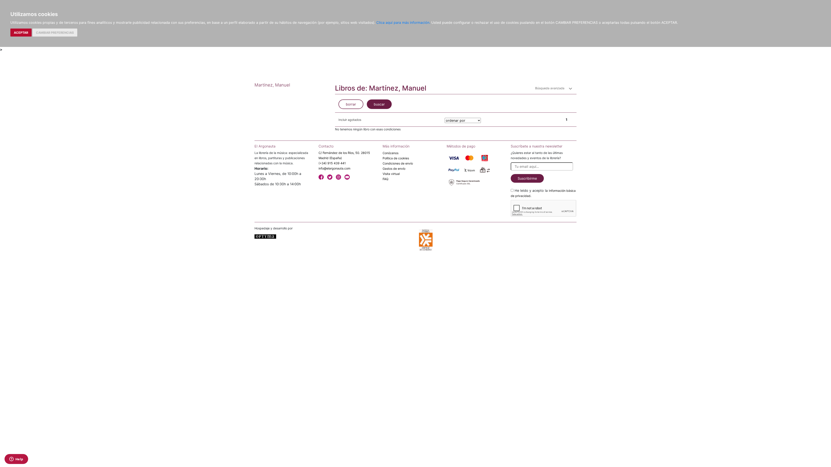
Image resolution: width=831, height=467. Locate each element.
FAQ (385, 179)
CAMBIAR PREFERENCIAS (55, 32)
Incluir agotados (349, 120)
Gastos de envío (394, 168)
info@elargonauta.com (334, 168)
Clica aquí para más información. (403, 22)
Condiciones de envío (398, 163)
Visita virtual (391, 174)
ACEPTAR (21, 32)
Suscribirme (527, 178)
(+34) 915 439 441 (332, 163)
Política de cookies (396, 158)
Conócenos (390, 153)
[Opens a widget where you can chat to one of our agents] (16, 459)
